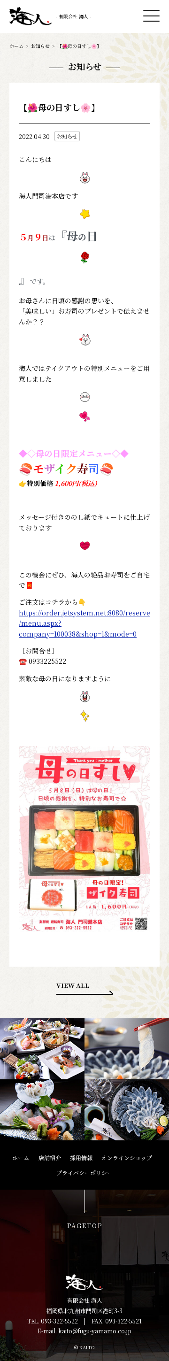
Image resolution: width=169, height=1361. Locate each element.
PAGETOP (84, 1225)
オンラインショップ (126, 1157)
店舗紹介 (49, 1157)
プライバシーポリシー (84, 1172)
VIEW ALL (72, 985)
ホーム (16, 45)
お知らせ (40, 45)
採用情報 (81, 1157)
